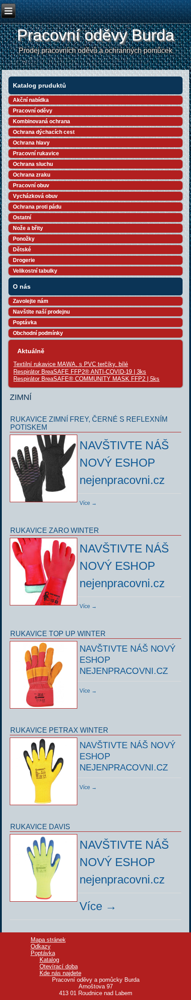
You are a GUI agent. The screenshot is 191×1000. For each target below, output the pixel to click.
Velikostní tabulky (35, 271)
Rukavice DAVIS (40, 827)
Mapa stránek (48, 939)
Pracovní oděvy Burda (95, 35)
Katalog (49, 959)
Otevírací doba (59, 966)
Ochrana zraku (31, 175)
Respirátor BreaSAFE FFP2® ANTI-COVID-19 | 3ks (79, 371)
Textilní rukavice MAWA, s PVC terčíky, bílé (70, 364)
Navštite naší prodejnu (41, 312)
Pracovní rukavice (36, 153)
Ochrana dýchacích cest (44, 132)
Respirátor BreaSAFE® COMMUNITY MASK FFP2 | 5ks (86, 378)
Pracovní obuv (31, 185)
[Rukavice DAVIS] (45, 902)
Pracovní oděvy (32, 111)
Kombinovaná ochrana (41, 121)
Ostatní (22, 217)
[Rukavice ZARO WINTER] (45, 606)
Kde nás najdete (60, 973)
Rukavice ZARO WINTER (54, 530)
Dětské (22, 249)
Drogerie (24, 260)
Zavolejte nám (30, 301)
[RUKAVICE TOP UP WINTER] (45, 709)
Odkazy (41, 946)
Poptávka (25, 322)
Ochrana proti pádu (37, 207)
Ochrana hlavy (31, 143)
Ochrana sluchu (33, 164)
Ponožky (24, 239)
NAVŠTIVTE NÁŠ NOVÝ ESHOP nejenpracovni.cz (124, 463)
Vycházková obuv (35, 196)
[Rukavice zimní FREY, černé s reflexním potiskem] (45, 503)
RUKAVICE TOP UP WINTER (58, 633)
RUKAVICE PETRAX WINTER (59, 730)
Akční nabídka (31, 100)
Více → (88, 503)
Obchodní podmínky (38, 333)
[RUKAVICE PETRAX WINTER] (45, 805)
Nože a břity (28, 228)
